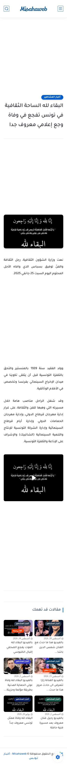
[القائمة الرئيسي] (60, 9)
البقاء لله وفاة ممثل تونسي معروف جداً (20, 721)
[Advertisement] (33, 58)
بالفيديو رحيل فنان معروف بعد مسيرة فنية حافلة (51, 723)
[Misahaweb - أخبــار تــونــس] (33, 9)
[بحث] (6, 9)
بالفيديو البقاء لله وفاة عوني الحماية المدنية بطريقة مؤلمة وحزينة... (18, 685)
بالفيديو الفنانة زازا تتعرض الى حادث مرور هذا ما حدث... (49, 685)
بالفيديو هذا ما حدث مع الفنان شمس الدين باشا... (49, 647)
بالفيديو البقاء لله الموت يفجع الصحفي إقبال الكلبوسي (20, 647)
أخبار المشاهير (52, 97)
